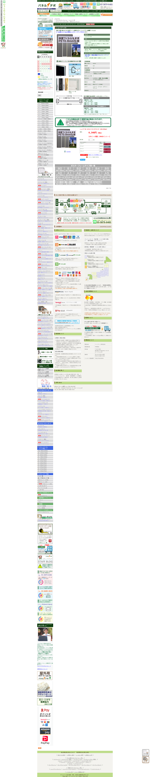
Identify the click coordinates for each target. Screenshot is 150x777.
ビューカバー (44, 186)
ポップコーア (42, 426)
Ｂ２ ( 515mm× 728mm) (43, 111)
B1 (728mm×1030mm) (42, 457)
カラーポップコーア (43, 436)
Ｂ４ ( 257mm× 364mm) (43, 121)
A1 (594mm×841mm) (42, 459)
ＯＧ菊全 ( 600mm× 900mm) (45, 129)
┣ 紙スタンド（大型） (43, 482)
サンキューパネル (43, 217)
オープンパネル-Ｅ (43, 299)
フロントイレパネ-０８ (43, 244)
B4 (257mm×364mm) (42, 469)
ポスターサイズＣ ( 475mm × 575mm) (43, 140)
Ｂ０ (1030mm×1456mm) (43, 103)
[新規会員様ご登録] (45, 48)
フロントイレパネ (43, 241)
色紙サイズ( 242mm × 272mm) (43, 157)
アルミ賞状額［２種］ (44, 302)
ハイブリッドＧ (43, 407)
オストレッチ (43, 230)
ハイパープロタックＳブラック (45, 410)
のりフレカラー (44, 417)
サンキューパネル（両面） (44, 220)
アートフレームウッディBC (45, 334)
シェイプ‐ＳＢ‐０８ (86, 760)
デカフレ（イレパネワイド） (44, 271)
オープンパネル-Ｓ (43, 292)
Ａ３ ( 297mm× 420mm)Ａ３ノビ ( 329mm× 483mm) (44, 118)
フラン (39, 501)
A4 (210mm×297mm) (42, 471)
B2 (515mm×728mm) (42, 461)
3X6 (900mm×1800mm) (43, 450)
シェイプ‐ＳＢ (67, 760)
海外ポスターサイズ (74, 21)
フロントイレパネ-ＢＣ (44, 248)
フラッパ (43, 251)
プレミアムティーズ (43, 341)
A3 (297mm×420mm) (42, 467)
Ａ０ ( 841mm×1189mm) (43, 105)
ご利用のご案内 (70, 755)
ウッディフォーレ (95, 769)
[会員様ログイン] (43, 16)
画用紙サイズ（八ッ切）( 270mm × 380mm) (43, 161)
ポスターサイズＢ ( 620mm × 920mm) (42, 137)
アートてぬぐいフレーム (44, 345)
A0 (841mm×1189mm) (42, 455)
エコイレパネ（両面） (43, 183)
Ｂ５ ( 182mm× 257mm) (43, 125)
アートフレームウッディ (44, 331)
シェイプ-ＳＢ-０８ (44, 210)
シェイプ (42, 193)
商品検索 (40, 92)
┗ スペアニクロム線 (42, 487)
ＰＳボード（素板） (43, 440)
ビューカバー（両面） (44, 189)
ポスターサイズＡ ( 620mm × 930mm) (42, 133)
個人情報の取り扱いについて (68, 752)
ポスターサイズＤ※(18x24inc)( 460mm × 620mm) (45, 144)
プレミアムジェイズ (43, 338)
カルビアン (44, 227)
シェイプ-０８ (43, 207)
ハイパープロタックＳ (43, 403)
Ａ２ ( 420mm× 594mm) (43, 113)
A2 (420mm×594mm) (42, 463)
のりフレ (43, 413)
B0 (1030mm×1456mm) (43, 453)
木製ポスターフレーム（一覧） (75, 767)
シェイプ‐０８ (76, 760)
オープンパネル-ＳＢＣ (44, 295)
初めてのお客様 (85, 11)
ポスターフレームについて (74, 11)
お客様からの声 (88, 755)
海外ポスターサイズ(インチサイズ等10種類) (43, 154)
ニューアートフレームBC (44, 321)
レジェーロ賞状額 (42, 506)
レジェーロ (44, 258)
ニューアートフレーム (43, 317)
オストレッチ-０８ (43, 234)
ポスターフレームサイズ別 (62, 21)
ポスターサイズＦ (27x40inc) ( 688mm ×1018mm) (45, 150)
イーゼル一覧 (69, 772)
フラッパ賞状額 (41, 508)
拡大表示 (68, 151)
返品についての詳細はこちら (95, 154)
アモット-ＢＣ (42, 268)
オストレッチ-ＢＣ (43, 237)
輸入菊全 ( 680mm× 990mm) (45, 131)
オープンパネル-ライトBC (45, 289)
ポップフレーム (41, 278)
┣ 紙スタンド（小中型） (43, 480)
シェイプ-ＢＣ (42, 213)
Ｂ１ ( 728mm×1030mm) (43, 107)
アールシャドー (41, 275)
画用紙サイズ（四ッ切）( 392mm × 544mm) (43, 164)
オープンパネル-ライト (45, 285)
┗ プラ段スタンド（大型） (45, 484)
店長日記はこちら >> (42, 669)
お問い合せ (101, 11)
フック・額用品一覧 (79, 772)
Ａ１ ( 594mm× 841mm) (43, 109)
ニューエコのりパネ (44, 400)
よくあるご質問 (94, 11)
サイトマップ (109, 11)
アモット (45, 261)
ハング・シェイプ (44, 200)
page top (108, 188)
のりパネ (42, 393)
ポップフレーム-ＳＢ (45, 282)
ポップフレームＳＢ (62, 765)
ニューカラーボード (43, 433)
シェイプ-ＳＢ (43, 196)
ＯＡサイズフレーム (42, 495)
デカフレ (70, 763)
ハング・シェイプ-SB (44, 203)
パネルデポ (57, 18)
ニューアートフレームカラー (44, 324)
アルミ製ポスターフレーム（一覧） (75, 758)
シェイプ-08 (72, 20)
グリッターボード (43, 443)
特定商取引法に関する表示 (82, 752)
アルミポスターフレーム (61, 20)
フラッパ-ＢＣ (45, 254)
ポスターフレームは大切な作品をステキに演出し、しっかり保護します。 (92, 0)
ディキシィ (40, 500)
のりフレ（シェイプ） (44, 420)
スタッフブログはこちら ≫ (44, 666)
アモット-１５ (44, 265)
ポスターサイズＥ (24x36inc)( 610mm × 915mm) (45, 147)
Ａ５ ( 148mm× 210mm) (43, 127)
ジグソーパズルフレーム (43, 512)
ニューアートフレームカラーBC (45, 327)
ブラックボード (43, 429)
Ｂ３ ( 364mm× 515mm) (43, 115)
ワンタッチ (44, 224)
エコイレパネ (42, 179)
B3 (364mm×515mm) (42, 465)
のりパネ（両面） (42, 396)
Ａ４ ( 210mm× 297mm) (43, 123)
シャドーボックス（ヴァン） (44, 520)
